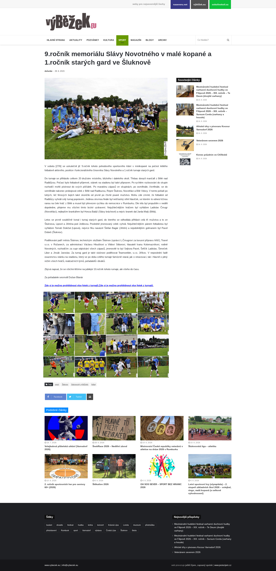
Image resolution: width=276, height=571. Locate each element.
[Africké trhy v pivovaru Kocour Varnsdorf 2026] (185, 131)
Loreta (126, 525)
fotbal (93, 384)
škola (134, 530)
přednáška (149, 525)
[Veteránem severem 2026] (185, 145)
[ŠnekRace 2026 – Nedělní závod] (114, 428)
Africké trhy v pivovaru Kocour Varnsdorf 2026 (197, 547)
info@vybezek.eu (70, 565)
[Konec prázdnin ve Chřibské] (185, 159)
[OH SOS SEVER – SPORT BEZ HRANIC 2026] (162, 466)
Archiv (162, 40)
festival (70, 525)
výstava (98, 530)
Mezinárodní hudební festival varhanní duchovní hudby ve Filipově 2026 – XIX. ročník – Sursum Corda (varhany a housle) (212, 111)
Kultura (108, 40)
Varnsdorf (86, 530)
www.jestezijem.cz (222, 565)
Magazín (136, 40)
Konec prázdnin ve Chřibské (211, 154)
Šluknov (65, 384)
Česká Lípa (111, 530)
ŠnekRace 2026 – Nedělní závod (109, 446)
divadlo (60, 525)
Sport (122, 40)
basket (49, 525)
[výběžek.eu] (72, 22)
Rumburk (65, 530)
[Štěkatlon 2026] (114, 466)
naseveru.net (180, 4)
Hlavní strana (56, 40)
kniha (90, 525)
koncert (100, 525)
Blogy (150, 40)
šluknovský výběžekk (79, 384)
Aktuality (75, 40)
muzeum (137, 525)
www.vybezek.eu (52, 565)
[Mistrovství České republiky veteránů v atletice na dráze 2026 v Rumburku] (162, 428)
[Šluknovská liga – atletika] (209, 428)
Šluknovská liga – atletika (202, 446)
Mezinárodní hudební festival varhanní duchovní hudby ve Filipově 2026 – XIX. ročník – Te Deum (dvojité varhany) (202, 527)
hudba (81, 525)
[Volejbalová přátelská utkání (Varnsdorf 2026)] (66, 428)
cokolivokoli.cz (220, 4)
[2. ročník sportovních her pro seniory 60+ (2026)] (66, 466)
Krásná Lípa (113, 525)
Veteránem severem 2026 (209, 140)
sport (57, 384)
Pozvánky (93, 40)
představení (51, 530)
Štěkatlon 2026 (100, 484)
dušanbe (48, 71)
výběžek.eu (199, 4)
